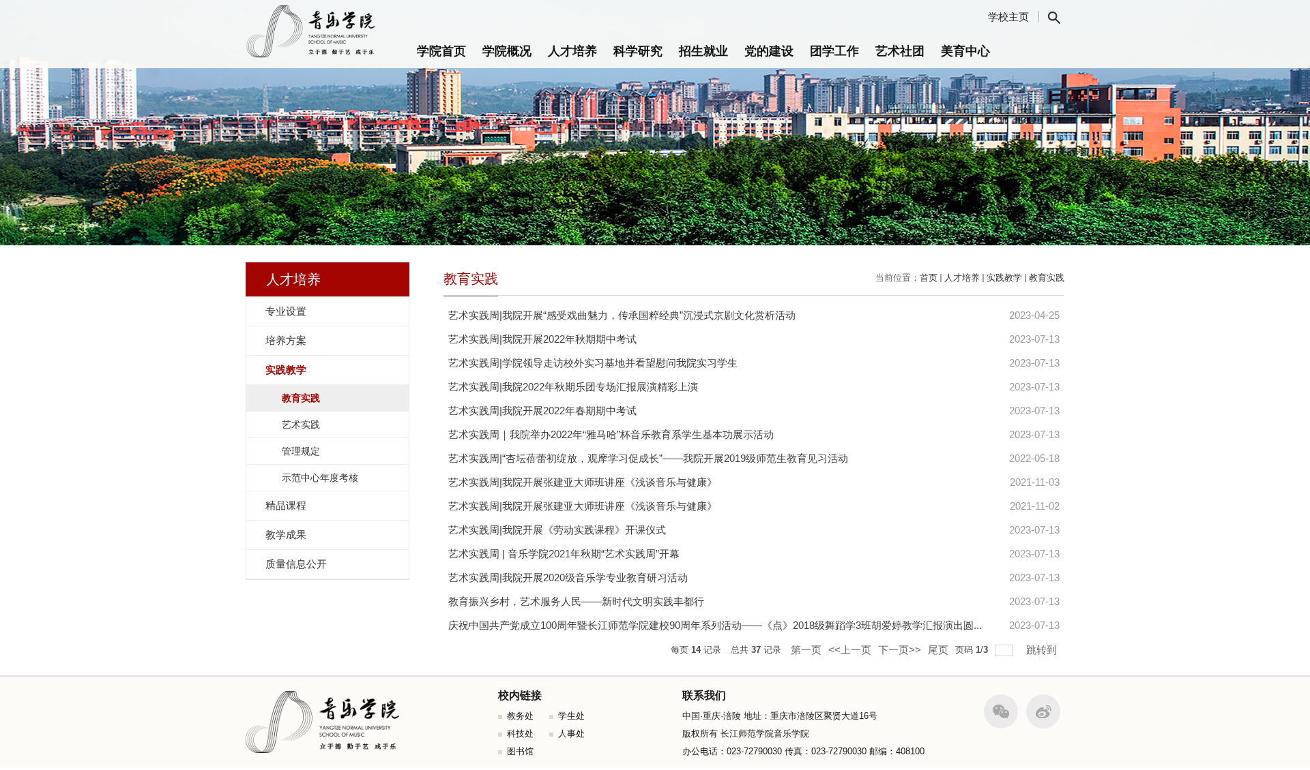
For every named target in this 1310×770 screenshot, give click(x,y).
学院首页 (441, 51)
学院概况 (507, 51)
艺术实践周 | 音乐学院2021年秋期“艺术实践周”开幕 (564, 553)
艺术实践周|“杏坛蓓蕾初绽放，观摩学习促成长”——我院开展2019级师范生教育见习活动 (648, 458)
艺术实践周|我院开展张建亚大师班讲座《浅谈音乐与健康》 (582, 482)
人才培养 (572, 51)
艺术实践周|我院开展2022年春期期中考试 (542, 410)
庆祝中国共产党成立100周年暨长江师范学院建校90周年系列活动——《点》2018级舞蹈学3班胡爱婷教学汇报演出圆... (715, 625)
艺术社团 (900, 51)
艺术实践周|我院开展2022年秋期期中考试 (542, 339)
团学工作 (834, 51)
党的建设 (769, 51)
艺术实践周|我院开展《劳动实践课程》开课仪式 (557, 530)
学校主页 (1008, 16)
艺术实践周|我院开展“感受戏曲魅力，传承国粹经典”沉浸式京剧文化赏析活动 (622, 315)
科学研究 (638, 51)
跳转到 (1043, 650)
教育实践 (1046, 278)
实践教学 (1004, 278)
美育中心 (965, 51)
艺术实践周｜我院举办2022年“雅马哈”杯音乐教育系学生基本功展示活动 (611, 434)
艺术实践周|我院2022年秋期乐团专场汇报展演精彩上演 (573, 386)
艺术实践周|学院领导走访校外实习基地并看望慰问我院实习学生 (593, 363)
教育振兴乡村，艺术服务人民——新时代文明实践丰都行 (576, 601)
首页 (928, 278)
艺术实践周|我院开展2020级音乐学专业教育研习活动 (568, 577)
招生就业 (703, 51)
